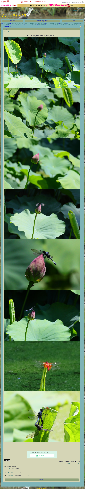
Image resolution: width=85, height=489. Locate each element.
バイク (15, 24)
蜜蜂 (39, 24)
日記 (6, 10)
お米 (69, 24)
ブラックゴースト (26, 23)
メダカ (72, 24)
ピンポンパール (21, 24)
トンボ (73, 23)
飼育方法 (32, 23)
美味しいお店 (59, 24)
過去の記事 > (72, 21)
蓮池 (5, 29)
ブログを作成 (76, 2)
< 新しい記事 (12, 21)
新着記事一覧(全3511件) (42, 21)
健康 (7, 24)
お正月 (68, 23)
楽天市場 (82, 2)
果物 (80, 23)
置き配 (64, 24)
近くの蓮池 (10, 472)
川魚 (42, 23)
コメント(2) (68, 463)
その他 (64, 23)
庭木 (36, 24)
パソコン (51, 24)
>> (65, 2)
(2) (6, 29)
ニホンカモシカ (28, 24)
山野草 (38, 23)
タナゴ (20, 23)
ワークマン (76, 24)
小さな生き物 (51, 23)
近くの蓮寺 (10, 475)
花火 (46, 24)
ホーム (3, 10)
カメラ (61, 23)
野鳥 (58, 23)
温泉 (44, 23)
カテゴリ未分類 (7, 23)
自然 (56, 23)
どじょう (16, 23)
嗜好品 (76, 23)
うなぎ (12, 23)
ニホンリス (11, 24)
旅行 (47, 23)
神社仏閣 (42, 24)
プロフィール (12, 10)
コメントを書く (76, 463)
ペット (3, 2)
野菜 (82, 23)
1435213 (79, 8)
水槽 (36, 23)
